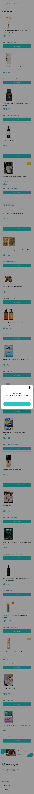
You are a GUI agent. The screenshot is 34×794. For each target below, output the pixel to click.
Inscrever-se (17, 404)
